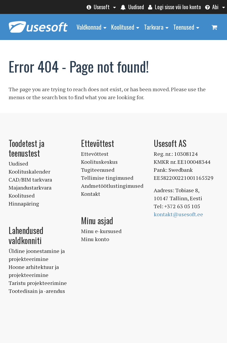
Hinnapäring (24, 203)
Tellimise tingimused (107, 177)
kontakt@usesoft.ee (178, 214)
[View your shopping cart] (214, 26)
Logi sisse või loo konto (177, 7)
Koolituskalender (29, 171)
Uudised (135, 7)
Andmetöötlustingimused (112, 185)
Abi (214, 7)
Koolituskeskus (99, 161)
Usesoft (101, 7)
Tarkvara (153, 27)
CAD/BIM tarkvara (30, 179)
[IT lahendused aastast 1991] (38, 33)
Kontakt (90, 193)
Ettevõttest (94, 153)
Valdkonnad (89, 27)
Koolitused (122, 27)
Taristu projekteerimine (38, 282)
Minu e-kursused (101, 231)
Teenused (183, 27)
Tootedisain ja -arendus (37, 290)
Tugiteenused (97, 169)
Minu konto (95, 239)
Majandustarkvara (30, 187)
